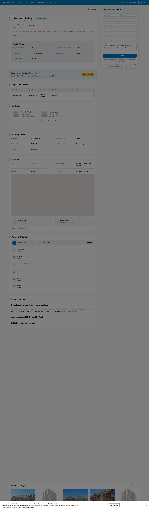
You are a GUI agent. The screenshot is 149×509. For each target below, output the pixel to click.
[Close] (146, 505)
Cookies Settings (114, 505)
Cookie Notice (30, 507)
